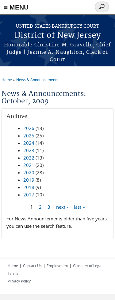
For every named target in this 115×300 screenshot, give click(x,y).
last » (79, 206)
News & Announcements (37, 79)
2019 (28, 180)
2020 (28, 172)
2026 (28, 128)
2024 (28, 143)
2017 (28, 194)
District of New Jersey (57, 35)
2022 (28, 158)
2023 (28, 150)
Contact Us (32, 265)
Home (7, 79)
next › (62, 206)
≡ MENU (16, 7)
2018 (28, 187)
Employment (57, 265)
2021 (28, 165)
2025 (28, 135)
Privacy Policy (19, 280)
